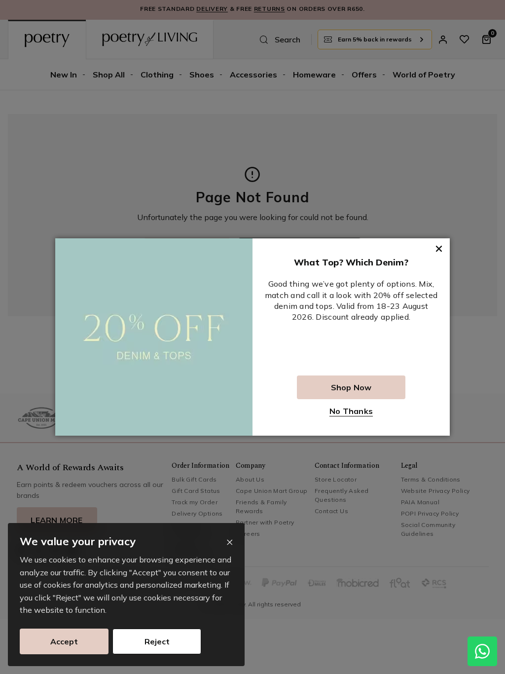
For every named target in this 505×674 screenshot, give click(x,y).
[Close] (229, 542)
